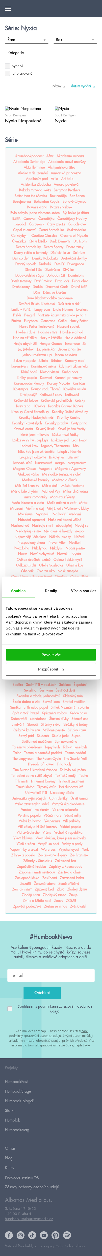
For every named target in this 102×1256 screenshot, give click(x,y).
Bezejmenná (22, 201)
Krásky (80, 400)
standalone (38, 718)
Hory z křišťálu (51, 338)
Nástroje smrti (42, 525)
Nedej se (81, 525)
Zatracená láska (72, 878)
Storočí (32, 724)
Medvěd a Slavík (64, 480)
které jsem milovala (35, 434)
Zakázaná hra (65, 861)
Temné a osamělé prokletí (43, 753)
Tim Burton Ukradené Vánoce (35, 770)
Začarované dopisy (52, 855)
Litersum (73, 457)
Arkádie (67, 178)
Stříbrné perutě (54, 730)
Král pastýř (28, 394)
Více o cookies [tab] (83, 591)
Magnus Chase (24, 468)
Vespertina (52, 821)
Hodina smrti (47, 332)
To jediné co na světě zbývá (31, 775)
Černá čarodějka (51, 230)
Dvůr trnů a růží (69, 303)
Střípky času (77, 730)
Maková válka (28, 474)
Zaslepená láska (27, 878)
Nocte (22, 554)
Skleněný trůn (73, 696)
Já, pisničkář (46, 349)
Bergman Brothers (67, 190)
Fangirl (29, 315)
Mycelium (25, 514)
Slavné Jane (51, 701)
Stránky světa (50, 724)
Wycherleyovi (69, 849)
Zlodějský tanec (54, 895)
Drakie (38, 286)
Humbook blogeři (19, 1101)
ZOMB (71, 900)
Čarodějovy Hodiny (72, 218)
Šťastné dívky (59, 718)
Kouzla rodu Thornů (45, 389)
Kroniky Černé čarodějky (30, 411)
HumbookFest (16, 1082)
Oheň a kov (74, 565)
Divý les (68, 269)
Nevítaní (75, 542)
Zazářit (25, 883)
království (72, 394)
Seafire (18, 684)
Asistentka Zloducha (36, 184)
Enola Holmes (63, 309)
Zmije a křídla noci (37, 900)
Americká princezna (66, 173)
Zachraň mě (79, 855)
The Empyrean (22, 758)
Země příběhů (68, 883)
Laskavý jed (60, 440)
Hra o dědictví (75, 338)
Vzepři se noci (48, 843)
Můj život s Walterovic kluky (68, 508)
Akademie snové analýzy (67, 161)
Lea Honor (79, 440)
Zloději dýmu (77, 889)
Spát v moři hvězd (25, 713)
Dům (36, 292)
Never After (57, 542)
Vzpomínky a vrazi (24, 849)
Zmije (73, 895)
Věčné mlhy (72, 815)
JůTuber (56, 360)
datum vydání (81, 86)
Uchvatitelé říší (36, 792)
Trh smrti (21, 781)
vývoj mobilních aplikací (65, 1246)
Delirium (79, 252)
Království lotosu (26, 400)
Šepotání (80, 684)
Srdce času (78, 713)
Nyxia (76, 554)
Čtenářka (19, 241)
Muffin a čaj (35, 508)
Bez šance (77, 195)
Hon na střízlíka (25, 338)
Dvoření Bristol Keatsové (37, 303)
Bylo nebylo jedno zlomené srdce (35, 213)
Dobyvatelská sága (29, 275)
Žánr (11, 40)
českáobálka (76, 230)
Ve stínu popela (29, 815)
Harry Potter (79, 321)
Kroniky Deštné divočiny (70, 411)
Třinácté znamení (71, 781)
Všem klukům (23, 838)
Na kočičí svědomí (66, 514)
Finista (16, 321)
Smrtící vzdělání (74, 701)
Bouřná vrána (37, 207)
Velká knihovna (30, 821)
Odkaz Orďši (26, 565)
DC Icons (80, 241)
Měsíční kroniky (27, 485)
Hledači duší (25, 332)
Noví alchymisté (42, 554)
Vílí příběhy (71, 821)
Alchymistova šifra (61, 167)
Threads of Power (41, 764)
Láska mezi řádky (65, 434)
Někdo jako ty (60, 537)
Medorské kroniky (35, 480)
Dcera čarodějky (28, 247)
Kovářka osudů (74, 389)
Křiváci (39, 406)
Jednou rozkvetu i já (37, 355)
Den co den (20, 258)
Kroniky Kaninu (68, 417)
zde (87, 1045)
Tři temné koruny (43, 781)
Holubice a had (71, 332)
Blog (9, 1158)
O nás (10, 1148)
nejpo (79, 531)
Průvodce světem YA (22, 1177)
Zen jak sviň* (22, 889)
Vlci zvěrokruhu (28, 832)
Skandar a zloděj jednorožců (38, 696)
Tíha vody (64, 764)
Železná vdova (44, 883)
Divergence (75, 264)
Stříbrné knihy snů (26, 730)
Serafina (30, 690)
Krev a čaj (23, 406)
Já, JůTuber (26, 349)
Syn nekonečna (66, 741)
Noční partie (75, 548)
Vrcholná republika (68, 832)
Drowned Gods (57, 286)
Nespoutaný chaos (32, 542)
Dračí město (43, 281)
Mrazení (16, 508)
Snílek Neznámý (63, 707)
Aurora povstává (66, 184)
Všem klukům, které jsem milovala (61, 838)
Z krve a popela (23, 855)
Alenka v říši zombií (33, 173)
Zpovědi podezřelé (27, 906)
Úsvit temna (79, 798)
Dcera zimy (74, 247)
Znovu (58, 900)
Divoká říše (33, 269)
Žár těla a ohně (69, 872)
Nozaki (63, 554)
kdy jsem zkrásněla (73, 366)
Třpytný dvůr (46, 787)
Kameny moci (75, 360)
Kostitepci (20, 389)
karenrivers (19, 366)
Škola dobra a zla (26, 701)
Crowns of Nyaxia (74, 235)
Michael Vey (51, 491)
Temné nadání (75, 753)
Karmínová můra (43, 366)
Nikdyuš (56, 548)
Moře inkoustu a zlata (28, 502)
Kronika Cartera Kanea (65, 406)
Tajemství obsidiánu (27, 747)
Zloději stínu (31, 895)
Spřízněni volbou (54, 713)
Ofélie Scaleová (51, 565)
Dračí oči (62, 281)
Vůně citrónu (26, 843)
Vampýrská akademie (68, 804)
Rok (59, 40)
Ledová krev (29, 446)
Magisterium (77, 463)
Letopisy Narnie (69, 451)
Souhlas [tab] (18, 591)
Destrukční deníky (74, 258)
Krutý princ (79, 423)
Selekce (65, 684)
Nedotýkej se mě (28, 531)
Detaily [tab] (51, 591)
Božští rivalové (61, 207)
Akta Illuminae (34, 167)
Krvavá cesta (23, 429)
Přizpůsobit (48, 669)
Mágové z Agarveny (70, 468)
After (49, 156)
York (85, 849)
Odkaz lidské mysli (67, 559)
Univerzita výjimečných (29, 798)
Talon (17, 753)
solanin (83, 707)
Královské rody (51, 394)
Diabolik (45, 264)
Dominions (76, 275)
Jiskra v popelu (25, 360)
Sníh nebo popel (36, 707)
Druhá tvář (79, 286)
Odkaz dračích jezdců (34, 559)
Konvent (46, 377)
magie (60, 463)
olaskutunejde (68, 571)
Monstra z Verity (62, 497)
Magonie (45, 468)
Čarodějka (46, 218)
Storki (10, 1111)
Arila (54, 178)
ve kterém (42, 809)
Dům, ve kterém (54, 292)
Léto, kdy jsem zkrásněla (36, 451)
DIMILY (59, 264)
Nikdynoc (39, 548)
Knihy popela (27, 377)
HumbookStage (18, 1091)
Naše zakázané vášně (64, 519)
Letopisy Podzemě (33, 457)
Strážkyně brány (75, 724)
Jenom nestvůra (66, 355)
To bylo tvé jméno (73, 770)
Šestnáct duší (65, 690)
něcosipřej (64, 525)
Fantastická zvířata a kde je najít (62, 315)
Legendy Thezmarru (55, 446)
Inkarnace (72, 343)
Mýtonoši (43, 514)
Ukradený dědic (62, 792)
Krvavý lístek (45, 429)
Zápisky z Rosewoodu (65, 866)
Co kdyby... (19, 235)
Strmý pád (26, 735)
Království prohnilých (56, 400)
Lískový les (57, 457)
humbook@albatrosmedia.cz (29, 1218)
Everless (82, 309)
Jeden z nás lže (70, 349)
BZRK (16, 218)
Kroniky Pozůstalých (27, 423)
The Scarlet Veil (75, 758)
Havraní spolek (68, 326)
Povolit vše (51, 654)
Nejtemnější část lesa (30, 537)
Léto (76, 446)
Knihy (9, 1168)
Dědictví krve (60, 252)
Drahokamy (21, 286)
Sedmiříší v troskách (41, 684)
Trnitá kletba (25, 787)
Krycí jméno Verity (71, 429)
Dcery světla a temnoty (31, 252)
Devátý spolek (25, 264)
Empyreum (42, 309)
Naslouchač (20, 525)
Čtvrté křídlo (38, 241)
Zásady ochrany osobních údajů (32, 1187)
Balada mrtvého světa (35, 190)
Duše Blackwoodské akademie (50, 298)
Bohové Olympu (74, 201)
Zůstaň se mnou (55, 906)
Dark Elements (60, 241)
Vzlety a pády (72, 843)
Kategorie (15, 53)
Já (84, 343)
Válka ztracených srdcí (32, 804)
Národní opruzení (31, 519)
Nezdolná (21, 548)
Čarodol (20, 224)
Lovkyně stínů (22, 463)
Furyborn (31, 321)
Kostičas (79, 383)
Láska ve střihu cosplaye (30, 440)
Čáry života (56, 224)
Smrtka (15, 707)
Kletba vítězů (49, 372)
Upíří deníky (58, 798)
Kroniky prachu (56, 423)
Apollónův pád (37, 178)
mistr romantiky (35, 497)
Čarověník (36, 224)
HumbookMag (17, 1130)
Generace (48, 321)
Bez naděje (58, 195)
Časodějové (77, 224)
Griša (62, 321)
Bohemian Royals (47, 201)
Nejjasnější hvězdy (58, 531)
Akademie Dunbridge (29, 161)
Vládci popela (70, 826)
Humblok (12, 1120)
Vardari (26, 809)
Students (43, 735)
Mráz (83, 502)
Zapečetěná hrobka (31, 866)
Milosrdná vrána (75, 491)
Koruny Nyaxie (58, 383)
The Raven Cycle (48, 758)
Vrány (47, 832)
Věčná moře (52, 815)
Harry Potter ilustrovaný (36, 326)
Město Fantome (72, 485)
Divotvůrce (52, 269)
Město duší (50, 485)
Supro (76, 735)
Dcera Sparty (53, 247)
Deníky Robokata (45, 258)
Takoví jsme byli (75, 747)
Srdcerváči (19, 718)
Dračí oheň (80, 281)
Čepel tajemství (24, 230)
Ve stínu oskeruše (65, 809)
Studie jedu (60, 735)
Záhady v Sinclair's (37, 861)
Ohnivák (27, 571)
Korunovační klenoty (29, 383)
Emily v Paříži (21, 309)
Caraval (29, 218)
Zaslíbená (49, 878)
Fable (17, 315)
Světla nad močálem (37, 741)
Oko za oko (46, 571)
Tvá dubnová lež (71, 787)
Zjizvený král (44, 889)
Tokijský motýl (65, 775)
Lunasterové (43, 463)
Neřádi (79, 537)
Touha (83, 775)
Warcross (48, 849)
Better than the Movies (31, 195)
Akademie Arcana (70, 156)
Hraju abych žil (25, 343)
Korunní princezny (68, 377)
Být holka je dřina (76, 213)
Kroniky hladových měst (36, 417)
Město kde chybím (25, 491)
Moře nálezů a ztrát (61, 502)
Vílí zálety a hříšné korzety (37, 826)
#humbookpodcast (29, 156)
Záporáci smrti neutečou (37, 872)
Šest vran (46, 690)
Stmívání (18, 724)
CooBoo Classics (44, 235)
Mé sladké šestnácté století (61, 474)
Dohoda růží (56, 275)
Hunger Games (51, 343)
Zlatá (60, 889)
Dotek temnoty (21, 281)
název (56, 86)
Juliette (43, 360)
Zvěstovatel (78, 906)
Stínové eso (80, 718)
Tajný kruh (52, 747)
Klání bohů (29, 372)
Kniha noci (70, 372)
